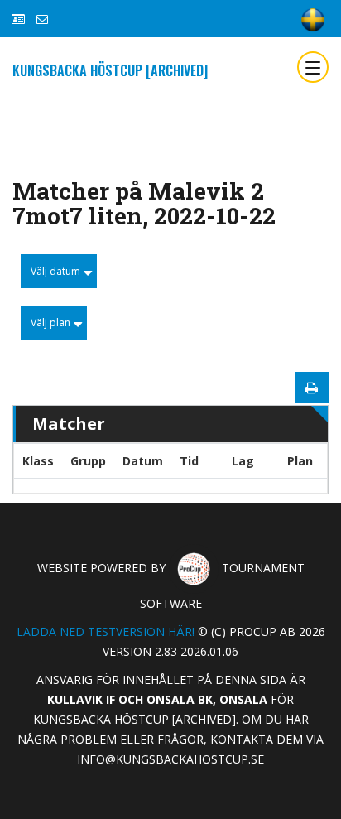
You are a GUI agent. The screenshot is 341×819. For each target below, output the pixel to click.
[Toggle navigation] (313, 67)
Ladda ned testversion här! (106, 631)
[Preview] (312, 387)
